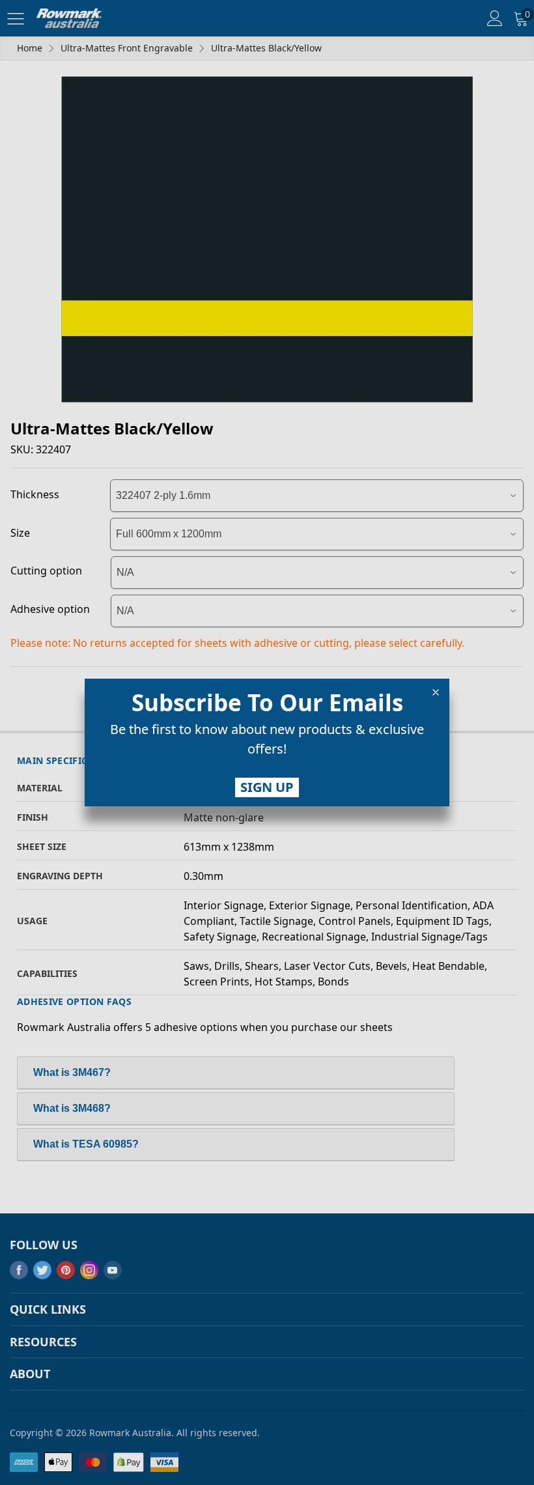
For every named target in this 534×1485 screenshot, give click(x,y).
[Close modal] (435, 692)
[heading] (267, 702)
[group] (267, 742)
